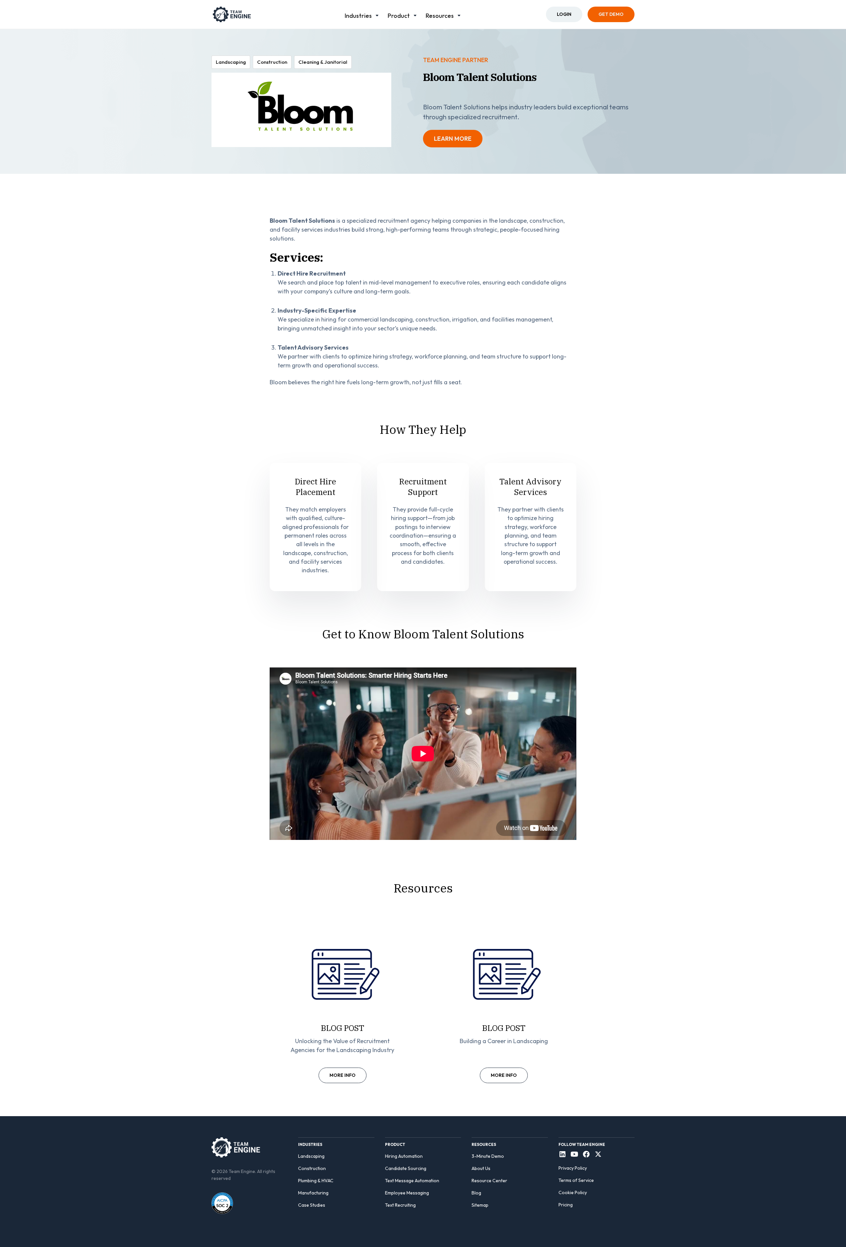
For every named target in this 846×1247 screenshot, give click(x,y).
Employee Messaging (407, 1193)
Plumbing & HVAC (315, 1181)
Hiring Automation (404, 1156)
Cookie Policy (572, 1192)
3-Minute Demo (488, 1156)
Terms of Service (576, 1180)
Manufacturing (313, 1193)
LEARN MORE (453, 138)
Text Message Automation (412, 1181)
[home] (232, 14)
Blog (476, 1193)
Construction (312, 1168)
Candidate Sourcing (405, 1168)
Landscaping (311, 1156)
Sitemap (480, 1205)
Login (564, 14)
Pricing (565, 1205)
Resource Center (489, 1181)
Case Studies (311, 1205)
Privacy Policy (572, 1168)
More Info (342, 1075)
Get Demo (611, 14)
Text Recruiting (400, 1205)
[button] (362, 14)
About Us (481, 1168)
